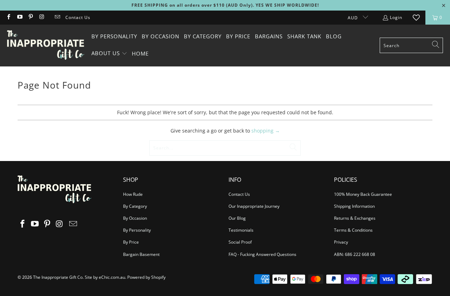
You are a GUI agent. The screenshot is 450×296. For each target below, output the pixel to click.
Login (396, 17)
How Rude (133, 194)
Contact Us (77, 17)
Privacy (341, 242)
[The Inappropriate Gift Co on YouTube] (19, 17)
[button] (109, 53)
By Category (135, 206)
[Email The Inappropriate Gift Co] (57, 17)
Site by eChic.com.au (105, 277)
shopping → (265, 130)
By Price (131, 242)
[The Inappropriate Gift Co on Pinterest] (30, 17)
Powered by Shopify (146, 277)
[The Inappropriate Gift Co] (45, 45)
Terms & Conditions (353, 230)
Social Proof (240, 242)
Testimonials (241, 230)
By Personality (137, 230)
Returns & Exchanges (354, 218)
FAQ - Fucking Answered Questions (262, 254)
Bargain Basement (141, 254)
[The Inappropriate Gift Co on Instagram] (41, 17)
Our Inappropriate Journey (254, 206)
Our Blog (237, 218)
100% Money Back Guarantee (363, 194)
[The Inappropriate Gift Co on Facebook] (8, 17)
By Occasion (135, 218)
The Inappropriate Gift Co (58, 277)
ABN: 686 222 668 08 (354, 254)
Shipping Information (354, 206)
